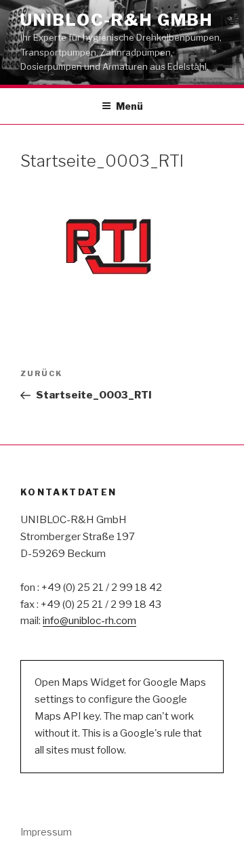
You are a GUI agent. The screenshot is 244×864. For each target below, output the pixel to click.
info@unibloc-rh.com (89, 621)
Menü (129, 106)
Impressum (46, 832)
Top (232, 852)
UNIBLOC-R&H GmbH (116, 20)
